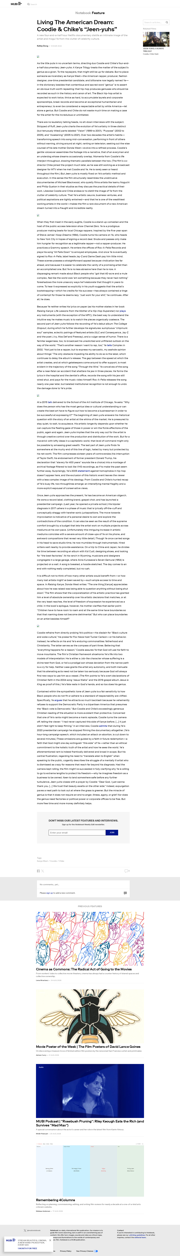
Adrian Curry (41, 1055)
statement (84, 471)
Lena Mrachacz (42, 980)
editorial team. (140, 1237)
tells (109, 345)
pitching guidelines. (137, 1235)
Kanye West (42, 861)
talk (50, 402)
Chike (61, 861)
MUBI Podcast (42, 1134)
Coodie (53, 861)
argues (58, 700)
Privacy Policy (65, 1251)
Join (112, 832)
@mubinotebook (33, 1230)
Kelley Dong (42, 46)
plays (123, 311)
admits (103, 726)
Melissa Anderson (43, 1211)
